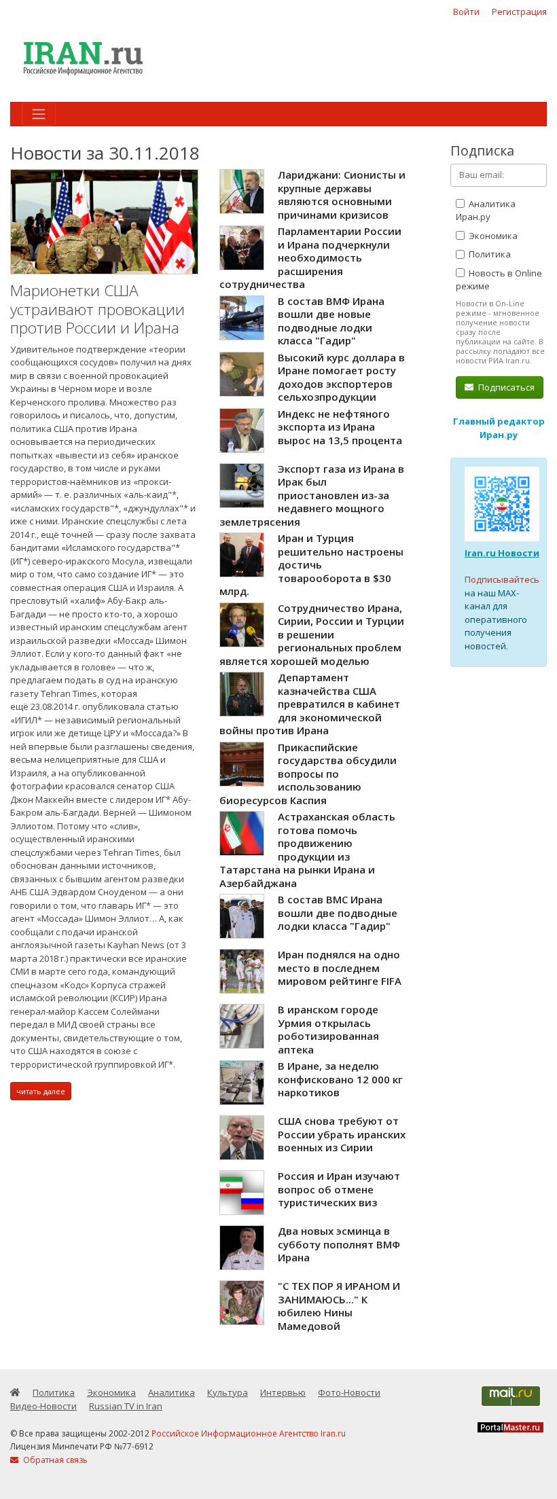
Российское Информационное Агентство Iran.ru (248, 1433)
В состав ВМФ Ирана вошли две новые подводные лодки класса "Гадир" (331, 321)
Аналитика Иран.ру (486, 210)
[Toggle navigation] (39, 114)
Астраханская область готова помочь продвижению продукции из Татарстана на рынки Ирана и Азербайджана (307, 850)
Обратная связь (54, 1460)
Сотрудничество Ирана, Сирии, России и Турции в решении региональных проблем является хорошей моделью (311, 634)
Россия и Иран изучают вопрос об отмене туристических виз (339, 1189)
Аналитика (171, 1392)
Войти (466, 11)
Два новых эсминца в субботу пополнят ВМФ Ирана (339, 1244)
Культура (227, 1392)
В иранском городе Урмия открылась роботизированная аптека (328, 1029)
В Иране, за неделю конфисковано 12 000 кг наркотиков (340, 1079)
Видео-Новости (43, 1406)
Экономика (492, 236)
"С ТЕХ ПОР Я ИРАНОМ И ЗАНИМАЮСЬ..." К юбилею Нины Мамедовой (339, 1306)
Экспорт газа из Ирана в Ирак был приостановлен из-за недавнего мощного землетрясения (311, 495)
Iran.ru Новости (502, 553)
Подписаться (505, 387)
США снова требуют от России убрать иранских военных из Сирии (342, 1134)
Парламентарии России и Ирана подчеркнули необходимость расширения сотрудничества (310, 257)
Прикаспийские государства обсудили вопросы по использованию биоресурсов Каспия (308, 773)
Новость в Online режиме (499, 280)
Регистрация (519, 11)
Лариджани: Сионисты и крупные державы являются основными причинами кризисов (342, 194)
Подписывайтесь (502, 579)
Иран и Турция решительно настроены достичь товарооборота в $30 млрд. (311, 564)
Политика (489, 254)
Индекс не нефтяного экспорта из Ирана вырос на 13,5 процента (340, 427)
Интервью (283, 1392)
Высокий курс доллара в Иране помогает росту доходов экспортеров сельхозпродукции (341, 377)
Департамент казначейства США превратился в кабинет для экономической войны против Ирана (309, 703)
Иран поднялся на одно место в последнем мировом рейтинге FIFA (339, 967)
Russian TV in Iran (125, 1406)
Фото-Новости (349, 1392)
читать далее (40, 1091)
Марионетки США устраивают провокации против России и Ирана (97, 309)
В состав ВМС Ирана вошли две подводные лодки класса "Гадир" (337, 912)
